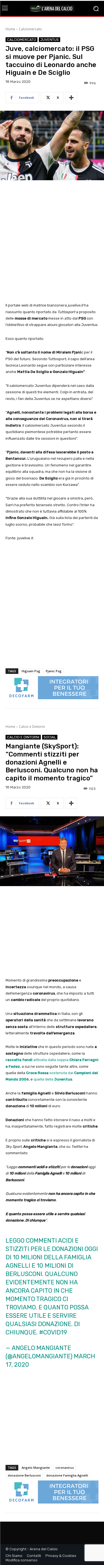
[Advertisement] (52, 241)
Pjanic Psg (54, 671)
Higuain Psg (31, 671)
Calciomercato (30, 29)
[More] (71, 97)
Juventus (49, 40)
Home (10, 29)
